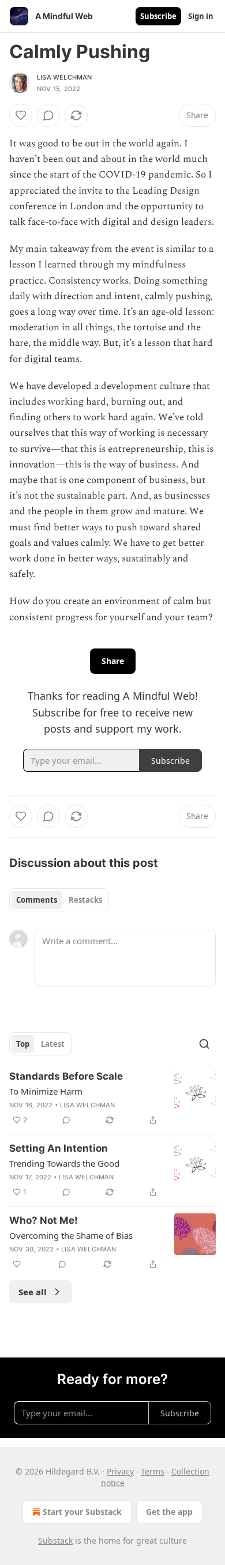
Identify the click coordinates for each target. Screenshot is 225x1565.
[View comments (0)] (48, 115)
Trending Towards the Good (64, 1163)
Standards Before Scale (66, 1076)
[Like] (20, 115)
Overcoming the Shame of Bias (71, 1235)
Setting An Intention (58, 1148)
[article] (112, 1098)
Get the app (169, 1511)
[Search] (204, 1043)
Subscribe (158, 16)
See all (32, 1292)
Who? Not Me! (43, 1220)
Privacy (120, 1471)
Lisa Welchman (64, 77)
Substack (55, 1540)
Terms (152, 1471)
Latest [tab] (53, 1044)
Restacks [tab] (85, 900)
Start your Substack (82, 1511)
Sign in (200, 16)
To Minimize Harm (45, 1091)
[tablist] (59, 899)
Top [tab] (22, 1044)
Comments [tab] (36, 900)
